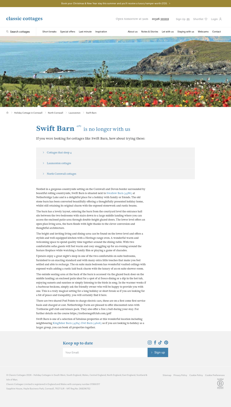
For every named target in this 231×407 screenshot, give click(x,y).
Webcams (203, 31)
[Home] (7, 113)
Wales (85, 375)
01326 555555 (160, 19)
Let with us (168, 31)
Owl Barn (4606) (91, 323)
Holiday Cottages (42, 375)
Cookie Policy (196, 375)
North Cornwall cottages (61, 173)
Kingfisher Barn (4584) (66, 323)
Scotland (140, 375)
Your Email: (72, 352)
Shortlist (198, 19)
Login (214, 19)
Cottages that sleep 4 (59, 152)
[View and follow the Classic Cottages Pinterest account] (166, 343)
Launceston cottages (59, 163)
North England (114, 375)
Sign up (159, 352)
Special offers (67, 31)
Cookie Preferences (215, 375)
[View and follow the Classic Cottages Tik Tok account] (160, 343)
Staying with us (185, 31)
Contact (216, 31)
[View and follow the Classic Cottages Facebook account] (155, 343)
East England (128, 375)
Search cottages (20, 31)
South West (59, 375)
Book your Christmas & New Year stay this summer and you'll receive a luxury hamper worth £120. (114, 3)
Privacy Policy (180, 375)
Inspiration (101, 31)
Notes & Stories (149, 31)
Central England (98, 375)
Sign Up (181, 19)
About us (133, 31)
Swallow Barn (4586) (119, 193)
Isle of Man (11, 379)
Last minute (85, 31)
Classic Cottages (17, 375)
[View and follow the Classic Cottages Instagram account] (150, 343)
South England (73, 375)
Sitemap (167, 375)
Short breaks (49, 31)
